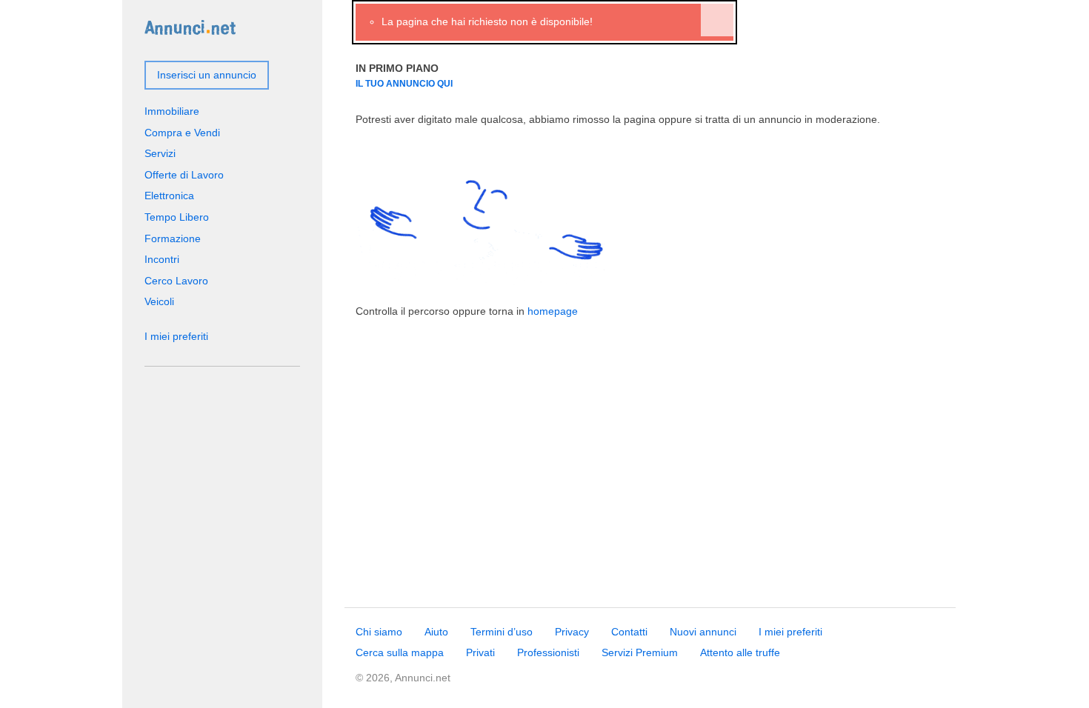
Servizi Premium (640, 652)
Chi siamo (379, 632)
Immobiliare (171, 111)
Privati (480, 652)
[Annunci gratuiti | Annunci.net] (190, 27)
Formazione (172, 238)
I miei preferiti (176, 336)
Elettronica (169, 195)
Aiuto (436, 632)
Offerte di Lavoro (184, 175)
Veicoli (159, 301)
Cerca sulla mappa (400, 652)
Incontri (161, 259)
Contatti (629, 632)
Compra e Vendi (182, 132)
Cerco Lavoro (176, 281)
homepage (552, 311)
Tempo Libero (176, 217)
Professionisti (548, 652)
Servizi (160, 153)
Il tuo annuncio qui (404, 83)
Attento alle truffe (740, 652)
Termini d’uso (501, 632)
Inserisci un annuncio (206, 75)
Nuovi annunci (703, 632)
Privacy (572, 632)
